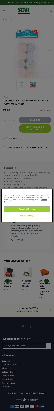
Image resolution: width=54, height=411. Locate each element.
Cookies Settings (27, 216)
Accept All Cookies (27, 209)
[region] (27, 205)
